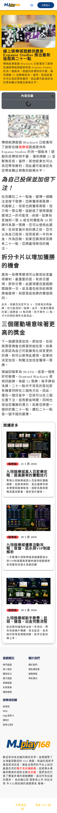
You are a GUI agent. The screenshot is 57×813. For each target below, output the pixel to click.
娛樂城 (24, 147)
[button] (31, 5)
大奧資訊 (20, 805)
